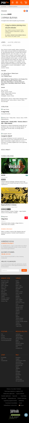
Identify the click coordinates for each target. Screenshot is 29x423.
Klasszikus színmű (20, 302)
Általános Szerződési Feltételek (14, 389)
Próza (17, 304)
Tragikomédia (19, 326)
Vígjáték (17, 282)
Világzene (3, 288)
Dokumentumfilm (19, 363)
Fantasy (17, 376)
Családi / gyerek (4, 282)
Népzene (3, 291)
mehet (24, 270)
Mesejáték (18, 288)
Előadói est (18, 298)
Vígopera (18, 323)
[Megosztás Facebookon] (27, 11)
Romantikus (18, 374)
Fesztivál (4, 331)
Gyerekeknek (19, 345)
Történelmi (18, 334)
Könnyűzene (4, 293)
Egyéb (17, 280)
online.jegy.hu (6, 254)
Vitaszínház (18, 324)
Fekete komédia (19, 319)
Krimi (17, 315)
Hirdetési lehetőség (22, 398)
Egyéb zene (3, 284)
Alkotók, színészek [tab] (14, 42)
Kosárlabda (3, 357)
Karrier (20, 403)
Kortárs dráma (19, 301)
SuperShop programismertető (10, 400)
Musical (17, 284)
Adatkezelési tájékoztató (8, 393)
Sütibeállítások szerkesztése (10, 405)
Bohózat (17, 313)
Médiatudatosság (12, 398)
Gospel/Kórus (4, 294)
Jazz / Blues (4, 290)
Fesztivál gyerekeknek (6, 340)
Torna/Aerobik (4, 360)
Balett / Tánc (18, 285)
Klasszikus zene (5, 280)
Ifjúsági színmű (19, 309)
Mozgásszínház (19, 307)
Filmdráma (18, 357)
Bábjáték (18, 296)
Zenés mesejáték (19, 305)
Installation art (19, 348)
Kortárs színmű (19, 291)
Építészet (18, 342)
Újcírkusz (18, 312)
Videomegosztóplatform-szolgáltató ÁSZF (13, 391)
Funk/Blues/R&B (5, 299)
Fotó (17, 346)
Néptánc (17, 316)
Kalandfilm (18, 371)
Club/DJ (3, 296)
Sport (3, 355)
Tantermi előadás (19, 318)
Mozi (17, 355)
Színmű (17, 294)
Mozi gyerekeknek (20, 381)
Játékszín (3, 221)
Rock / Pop (3, 287)
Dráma (17, 290)
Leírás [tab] (3, 42)
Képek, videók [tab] (6, 45)
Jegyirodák (3, 398)
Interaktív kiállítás (20, 343)
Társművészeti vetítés (21, 360)
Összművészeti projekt (6, 338)
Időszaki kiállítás (19, 338)
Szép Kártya (23, 396)
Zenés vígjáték (19, 299)
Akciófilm (18, 373)
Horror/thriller (18, 362)
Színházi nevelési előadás (21, 321)
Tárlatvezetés (19, 337)
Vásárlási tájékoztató (6, 396)
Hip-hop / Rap (4, 301)
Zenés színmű (19, 293)
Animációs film (19, 365)
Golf (2, 359)
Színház (18, 278)
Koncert (3, 335)
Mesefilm (18, 377)
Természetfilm (19, 379)
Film (2, 334)
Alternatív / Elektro (5, 298)
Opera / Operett (4, 285)
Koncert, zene (5, 278)
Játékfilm (18, 368)
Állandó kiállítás (19, 335)
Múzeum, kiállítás (21, 331)
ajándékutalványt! (7, 243)
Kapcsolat (15, 396)
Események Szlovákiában (11, 403)
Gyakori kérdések (20, 393)
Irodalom (18, 310)
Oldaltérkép (21, 400)
